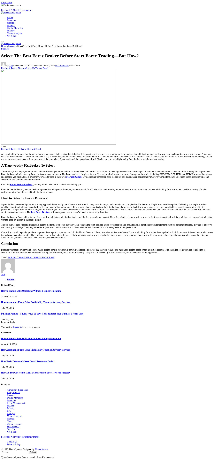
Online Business (14, 424)
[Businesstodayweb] (11, 12)
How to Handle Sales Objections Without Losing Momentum (31, 291)
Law (9, 411)
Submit (33, 452)
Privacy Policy (13, 444)
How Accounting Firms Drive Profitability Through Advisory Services (35, 302)
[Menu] (2, 41)
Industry (11, 25)
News (9, 421)
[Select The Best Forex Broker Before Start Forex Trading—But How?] (58, 144)
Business (5, 48)
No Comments (62, 65)
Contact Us (12, 441)
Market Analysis (14, 33)
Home (10, 17)
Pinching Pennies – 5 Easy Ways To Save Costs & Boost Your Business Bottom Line (42, 313)
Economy (11, 20)
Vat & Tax (11, 36)
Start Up (11, 429)
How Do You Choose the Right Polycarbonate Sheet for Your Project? (35, 372)
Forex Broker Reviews (21, 184)
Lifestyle (11, 413)
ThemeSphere (41, 449)
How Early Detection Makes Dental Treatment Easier (27, 361)
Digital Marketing (15, 28)
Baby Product (13, 392)
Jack (11, 65)
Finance (10, 405)
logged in (17, 327)
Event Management (16, 403)
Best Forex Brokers (41, 212)
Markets (10, 23)
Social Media (13, 426)
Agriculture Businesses (17, 390)
